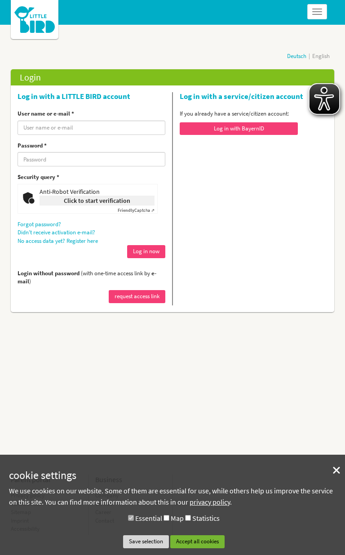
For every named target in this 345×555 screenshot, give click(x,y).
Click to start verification (97, 201)
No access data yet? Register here (58, 241)
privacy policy (210, 501)
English (321, 56)
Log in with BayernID (239, 128)
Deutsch (296, 56)
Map (177, 518)
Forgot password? (39, 224)
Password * (32, 145)
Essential (148, 518)
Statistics (206, 518)
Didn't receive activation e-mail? (56, 232)
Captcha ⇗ (136, 210)
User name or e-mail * (46, 113)
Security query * (38, 177)
